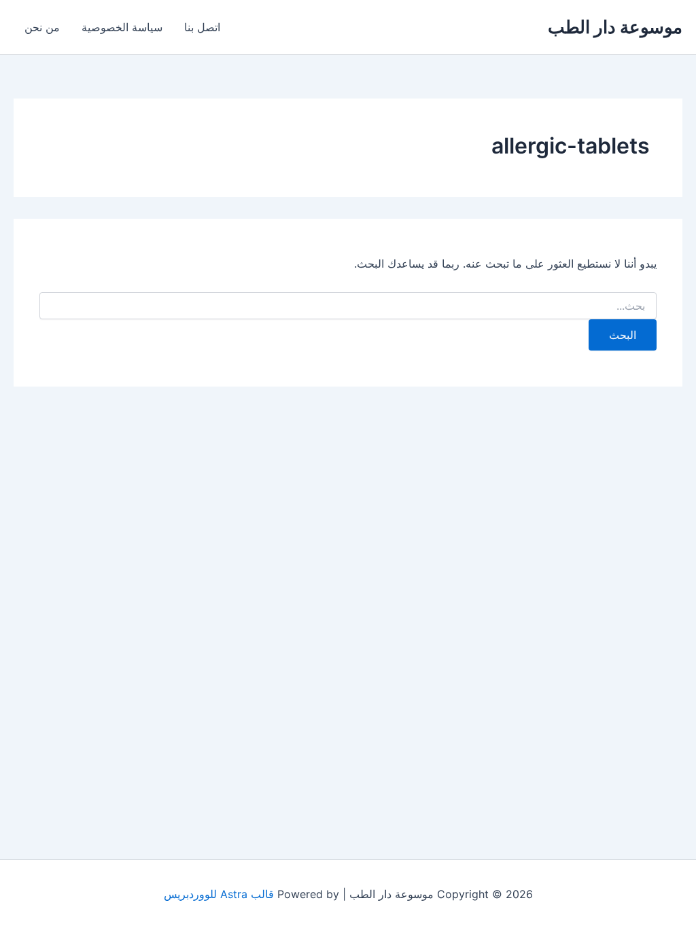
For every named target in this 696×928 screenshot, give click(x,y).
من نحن (42, 27)
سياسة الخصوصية (122, 27)
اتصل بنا (202, 27)
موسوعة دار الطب (615, 26)
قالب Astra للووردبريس (219, 894)
